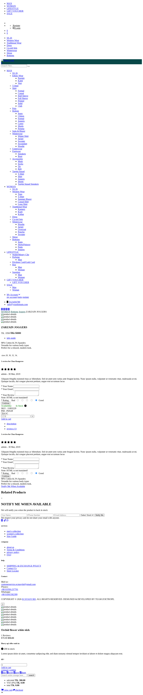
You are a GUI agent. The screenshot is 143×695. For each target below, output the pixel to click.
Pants (20, 247)
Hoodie (21, 146)
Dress (9, 45)
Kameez (21, 209)
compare (5, 670)
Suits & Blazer (18, 131)
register (25, 297)
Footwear (16, 151)
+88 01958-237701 (9, 589)
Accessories (17, 159)
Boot (20, 156)
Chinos (21, 116)
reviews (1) (12, 429)
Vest (20, 83)
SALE (9, 13)
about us (10, 547)
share (23, 672)
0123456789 (14, 302)
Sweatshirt (22, 144)
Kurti (20, 212)
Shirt (14, 88)
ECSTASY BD (29, 599)
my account (12, 297)
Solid (20, 103)
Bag (14, 264)
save (17, 672)
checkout (19, 690)
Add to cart (6, 419)
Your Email (7, 389)
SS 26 (9, 38)
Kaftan (21, 214)
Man (20, 259)
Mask (20, 161)
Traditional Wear (14, 43)
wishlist (12, 670)
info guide (11, 338)
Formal (21, 91)
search (31, 675)
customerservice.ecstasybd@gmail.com (18, 584)
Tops (20, 194)
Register (16, 25)
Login (17, 28)
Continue (5, 403)
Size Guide (11, 536)
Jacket (20, 138)
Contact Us (12, 568)
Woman (21, 270)
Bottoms (10, 55)
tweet (10, 672)
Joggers (21, 121)
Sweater (21, 141)
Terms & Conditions (16, 550)
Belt (20, 169)
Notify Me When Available (13, 486)
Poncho (21, 232)
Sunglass (16, 272)
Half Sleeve (23, 96)
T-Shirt (15, 86)
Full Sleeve (23, 98)
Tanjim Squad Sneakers (28, 184)
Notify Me (99, 515)
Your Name (7, 386)
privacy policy (13, 552)
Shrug (9, 53)
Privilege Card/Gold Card (23, 262)
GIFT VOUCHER (15, 11)
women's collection (15, 534)
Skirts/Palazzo (24, 244)
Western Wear (13, 40)
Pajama (21, 128)
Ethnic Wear (17, 75)
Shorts (20, 126)
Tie (19, 166)
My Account (12, 294)
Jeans (20, 113)
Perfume (16, 257)
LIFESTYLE (13, 8)
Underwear (17, 149)
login (19, 297)
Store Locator (13, 571)
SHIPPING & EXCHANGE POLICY (24, 566)
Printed (21, 101)
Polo (14, 108)
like (4, 672)
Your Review (7, 395)
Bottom (15, 111)
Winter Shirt (23, 136)
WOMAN (11, 6)
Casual (21, 93)
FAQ (9, 555)
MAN (9, 3)
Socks (20, 164)
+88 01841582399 (9, 594)
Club (20, 106)
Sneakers (22, 154)
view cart (8, 690)
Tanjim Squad (18, 171)
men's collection (14, 531)
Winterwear (12, 50)
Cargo (20, 123)
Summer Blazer (25, 199)
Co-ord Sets (12, 48)
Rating (5, 400)
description (11, 424)
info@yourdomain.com (17, 304)
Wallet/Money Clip (20, 254)
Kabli (20, 81)
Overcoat (22, 229)
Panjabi (21, 78)
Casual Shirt (23, 201)
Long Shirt (22, 204)
